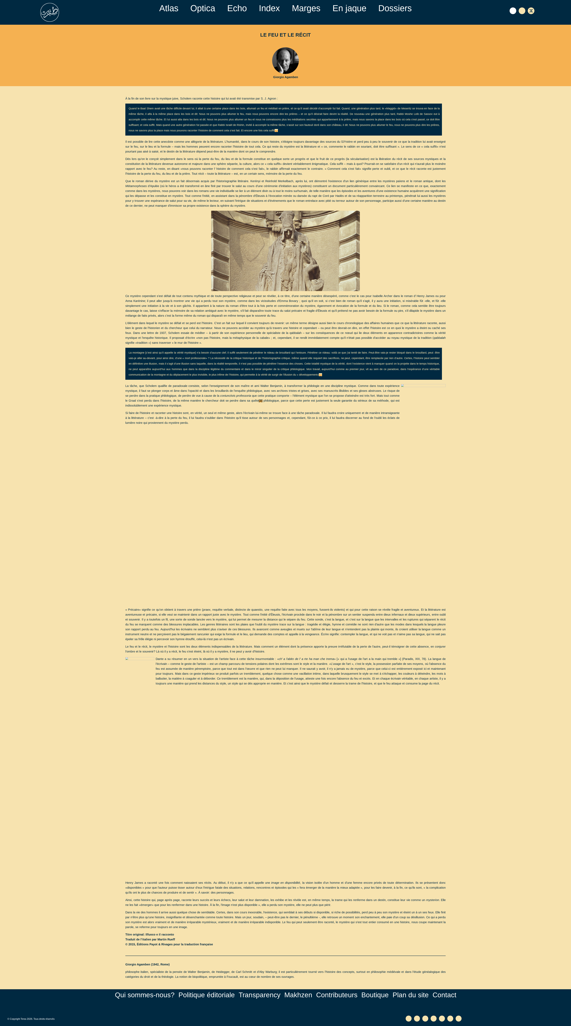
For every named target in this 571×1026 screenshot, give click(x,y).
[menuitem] (168, 8)
